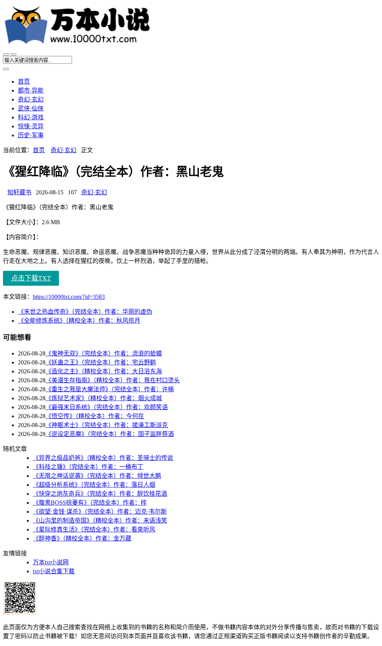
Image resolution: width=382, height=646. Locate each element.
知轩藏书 (19, 192)
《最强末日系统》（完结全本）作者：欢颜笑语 (107, 407)
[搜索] (13, 54)
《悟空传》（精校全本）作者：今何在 (95, 416)
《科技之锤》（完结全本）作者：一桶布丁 (88, 467)
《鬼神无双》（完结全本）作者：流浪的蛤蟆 (104, 353)
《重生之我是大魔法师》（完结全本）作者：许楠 (110, 389)
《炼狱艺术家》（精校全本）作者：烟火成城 (104, 398)
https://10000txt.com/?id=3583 (69, 297)
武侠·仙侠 (31, 108)
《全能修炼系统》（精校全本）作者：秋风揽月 (79, 320)
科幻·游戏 (31, 117)
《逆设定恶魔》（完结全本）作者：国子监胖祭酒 (110, 434)
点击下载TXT (31, 278)
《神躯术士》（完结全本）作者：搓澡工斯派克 (107, 425)
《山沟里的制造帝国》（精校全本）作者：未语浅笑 (100, 520)
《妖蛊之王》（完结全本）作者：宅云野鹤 (101, 362)
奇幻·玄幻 (31, 99)
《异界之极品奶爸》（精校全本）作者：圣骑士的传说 (103, 458)
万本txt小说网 (51, 562)
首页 (24, 81)
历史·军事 (31, 135)
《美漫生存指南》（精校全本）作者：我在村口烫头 (113, 380)
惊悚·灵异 (31, 126)
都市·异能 (31, 90)
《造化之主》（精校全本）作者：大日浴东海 (104, 371)
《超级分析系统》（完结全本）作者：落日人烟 (94, 485)
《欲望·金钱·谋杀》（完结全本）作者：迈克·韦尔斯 (100, 511)
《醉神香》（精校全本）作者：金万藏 (82, 538)
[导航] (6, 54)
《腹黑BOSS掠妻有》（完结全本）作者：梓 (90, 502)
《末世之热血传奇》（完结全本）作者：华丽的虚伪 (85, 311)
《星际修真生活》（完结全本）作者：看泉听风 (94, 529)
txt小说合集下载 (54, 571)
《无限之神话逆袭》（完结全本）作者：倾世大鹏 (97, 476)
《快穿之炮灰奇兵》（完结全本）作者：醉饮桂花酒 (100, 493)
